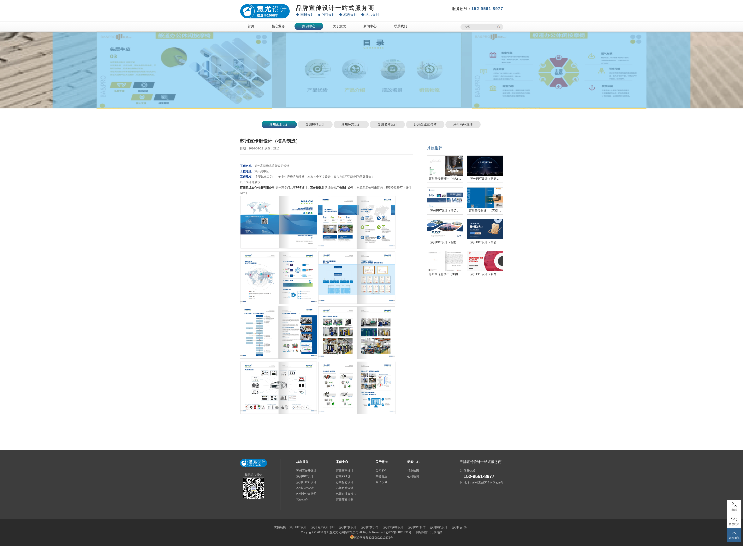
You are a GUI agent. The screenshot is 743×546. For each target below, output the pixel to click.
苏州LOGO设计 (306, 482)
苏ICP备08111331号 (398, 532)
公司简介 (381, 470)
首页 (251, 26)
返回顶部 (734, 537)
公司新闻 (413, 476)
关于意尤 (339, 26)
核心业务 (278, 26)
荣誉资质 (381, 476)
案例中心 (308, 26)
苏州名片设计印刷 (323, 527)
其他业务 (302, 499)
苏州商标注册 (463, 124)
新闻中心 (370, 26)
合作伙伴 (381, 482)
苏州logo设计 (460, 527)
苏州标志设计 (351, 124)
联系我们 (400, 26)
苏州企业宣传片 (425, 124)
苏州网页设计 (439, 527)
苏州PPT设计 (315, 124)
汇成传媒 (436, 532)
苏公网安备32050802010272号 (373, 537)
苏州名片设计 (387, 124)
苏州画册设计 (279, 124)
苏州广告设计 (348, 527)
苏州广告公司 (370, 527)
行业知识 (413, 470)
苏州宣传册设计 (306, 470)
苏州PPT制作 (416, 527)
